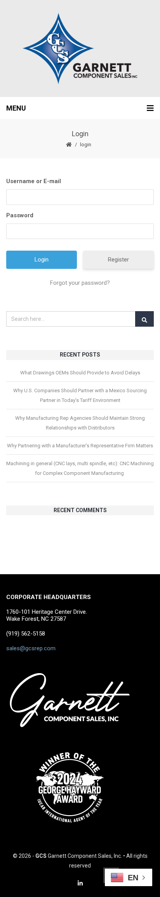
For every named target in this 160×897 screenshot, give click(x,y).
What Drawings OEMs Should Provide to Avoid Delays (80, 373)
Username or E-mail (33, 181)
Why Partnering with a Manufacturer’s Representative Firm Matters (80, 445)
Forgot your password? (80, 282)
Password (19, 215)
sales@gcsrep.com (31, 648)
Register (118, 259)
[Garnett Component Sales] (80, 48)
